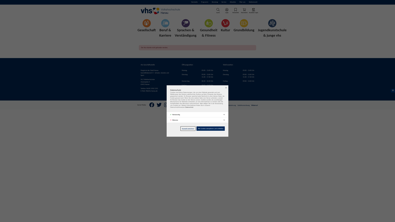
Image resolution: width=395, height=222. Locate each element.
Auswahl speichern (188, 128)
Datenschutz (189, 107)
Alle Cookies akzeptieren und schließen (210, 128)
